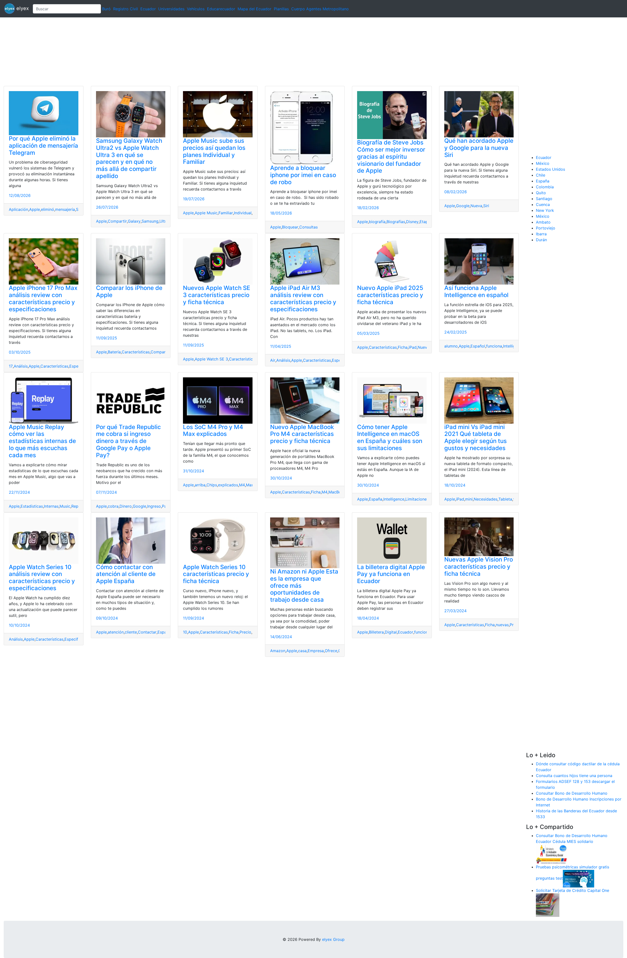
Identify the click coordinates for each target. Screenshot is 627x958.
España (375, 499)
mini (469, 499)
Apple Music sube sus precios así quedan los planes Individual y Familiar (214, 151)
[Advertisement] (147, 51)
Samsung (150, 221)
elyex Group (333, 939)
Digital (391, 632)
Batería (114, 351)
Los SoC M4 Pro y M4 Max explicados (213, 430)
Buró (106, 8)
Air (272, 360)
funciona (494, 346)
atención (116, 632)
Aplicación (18, 209)
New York (545, 210)
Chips (211, 484)
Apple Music (206, 212)
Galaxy (134, 221)
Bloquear (290, 227)
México (542, 163)
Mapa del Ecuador (254, 8)
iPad (413, 347)
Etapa (425, 221)
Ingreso (154, 506)
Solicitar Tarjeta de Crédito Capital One (572, 890)
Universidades (171, 8)
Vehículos (196, 8)
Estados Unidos (550, 169)
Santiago (544, 198)
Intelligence (513, 346)
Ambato (543, 222)
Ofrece (331, 650)
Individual (243, 212)
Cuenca (543, 204)
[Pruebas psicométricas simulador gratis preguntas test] (578, 878)
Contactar (147, 632)
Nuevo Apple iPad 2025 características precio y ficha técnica (390, 295)
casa (302, 650)
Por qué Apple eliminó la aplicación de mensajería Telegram (43, 145)
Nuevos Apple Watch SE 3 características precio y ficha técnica (216, 295)
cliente (131, 632)
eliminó (47, 209)
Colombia (545, 186)
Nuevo (424, 347)
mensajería (65, 209)
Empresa (316, 650)
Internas (51, 506)
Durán (541, 239)
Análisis (21, 366)
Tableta (505, 499)
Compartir (117, 221)
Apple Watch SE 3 (211, 359)
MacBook (337, 492)
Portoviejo (545, 228)
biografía (377, 221)
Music (65, 506)
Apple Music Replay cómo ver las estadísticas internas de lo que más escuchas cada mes (42, 441)
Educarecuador (221, 8)
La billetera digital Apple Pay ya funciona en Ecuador (391, 574)
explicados (228, 484)
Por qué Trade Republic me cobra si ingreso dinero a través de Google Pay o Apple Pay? (128, 441)
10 (185, 632)
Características (54, 366)
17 (11, 366)
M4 (242, 484)
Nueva (476, 205)
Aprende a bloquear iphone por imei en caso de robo (303, 175)
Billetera (376, 632)
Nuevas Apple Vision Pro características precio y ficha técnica (478, 566)
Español (477, 346)
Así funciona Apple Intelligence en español (476, 291)
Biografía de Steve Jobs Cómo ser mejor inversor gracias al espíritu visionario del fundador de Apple (391, 156)
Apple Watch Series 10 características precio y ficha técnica (216, 574)
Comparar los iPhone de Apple (129, 291)
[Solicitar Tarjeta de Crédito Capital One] (547, 904)
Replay (77, 506)
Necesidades (485, 499)
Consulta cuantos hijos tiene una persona (574, 775)
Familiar (225, 212)
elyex (22, 8)
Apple (34, 209)
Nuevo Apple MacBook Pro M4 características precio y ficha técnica (302, 434)
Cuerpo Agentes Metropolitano (320, 8)
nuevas (502, 624)
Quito (541, 192)
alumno (451, 346)
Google (463, 205)
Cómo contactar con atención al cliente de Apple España (126, 574)
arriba (200, 484)
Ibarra (541, 233)
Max (250, 484)
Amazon (277, 650)
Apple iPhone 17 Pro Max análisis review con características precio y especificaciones (43, 298)
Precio (245, 632)
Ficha (403, 347)
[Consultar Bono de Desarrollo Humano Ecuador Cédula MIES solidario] (551, 853)
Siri (486, 205)
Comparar (160, 351)
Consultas (308, 227)
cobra (113, 506)
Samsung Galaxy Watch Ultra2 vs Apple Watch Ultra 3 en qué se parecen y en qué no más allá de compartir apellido (129, 158)
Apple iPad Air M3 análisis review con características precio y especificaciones (303, 298)
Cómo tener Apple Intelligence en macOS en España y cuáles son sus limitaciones (389, 437)
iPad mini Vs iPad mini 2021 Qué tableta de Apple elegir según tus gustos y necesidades (475, 437)
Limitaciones (417, 499)
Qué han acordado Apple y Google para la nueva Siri (478, 147)
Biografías (395, 221)
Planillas (281, 8)
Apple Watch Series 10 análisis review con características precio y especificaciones (42, 577)
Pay (165, 506)
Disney (412, 221)
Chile (540, 175)
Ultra (164, 221)
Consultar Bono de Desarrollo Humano (571, 793)
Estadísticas (32, 506)
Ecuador (148, 8)
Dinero (126, 506)
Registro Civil (125, 8)
